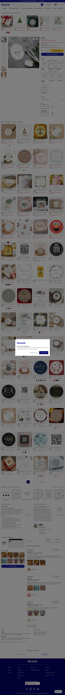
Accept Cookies (43, 352)
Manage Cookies (34, 352)
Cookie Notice (32, 347)
